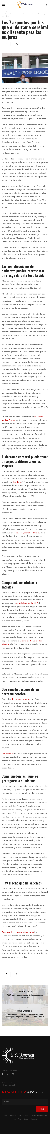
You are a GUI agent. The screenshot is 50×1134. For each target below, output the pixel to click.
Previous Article (26, 991)
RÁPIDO (17, 482)
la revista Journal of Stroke (26, 533)
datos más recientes (21, 699)
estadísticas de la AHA (27, 603)
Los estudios (8, 754)
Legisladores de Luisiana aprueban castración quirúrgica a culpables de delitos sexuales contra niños (25, 1016)
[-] (25, 4)
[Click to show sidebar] (2, 37)
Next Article (23, 1011)
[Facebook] (2, 1075)
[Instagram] (13, 1075)
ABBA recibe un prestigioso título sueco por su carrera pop (25, 996)
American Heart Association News (18, 932)
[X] (8, 1075)
